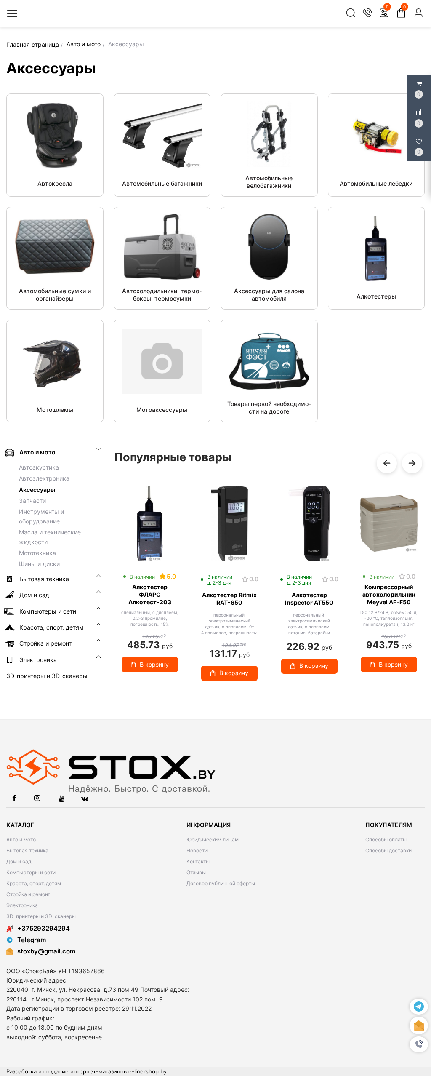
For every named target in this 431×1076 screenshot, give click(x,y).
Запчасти (32, 500)
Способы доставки (388, 850)
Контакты (198, 861)
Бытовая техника (27, 850)
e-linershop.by (147, 1071)
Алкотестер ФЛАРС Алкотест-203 (149, 594)
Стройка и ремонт (28, 894)
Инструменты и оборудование (41, 516)
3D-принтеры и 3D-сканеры (41, 916)
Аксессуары (37, 489)
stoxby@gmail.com (46, 951)
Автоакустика (39, 467)
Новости (197, 850)
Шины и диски (39, 563)
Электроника (22, 905)
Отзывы (196, 872)
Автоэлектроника (44, 478)
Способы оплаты (386, 839)
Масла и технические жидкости (50, 537)
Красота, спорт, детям (33, 883)
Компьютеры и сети (31, 872)
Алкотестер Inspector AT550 (309, 598)
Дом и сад (18, 861)
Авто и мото (21, 839)
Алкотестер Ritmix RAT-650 (229, 598)
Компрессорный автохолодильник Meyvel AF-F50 (388, 594)
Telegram (31, 940)
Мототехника (37, 552)
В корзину (154, 664)
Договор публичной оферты (220, 883)
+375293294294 (43, 928)
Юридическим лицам (212, 839)
